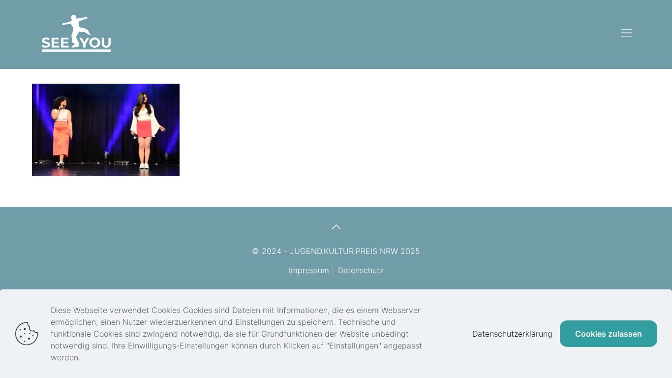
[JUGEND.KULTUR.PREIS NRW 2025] (76, 32)
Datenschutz (361, 270)
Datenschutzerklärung (512, 334)
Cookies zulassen (608, 334)
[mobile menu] (626, 32)
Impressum (309, 270)
